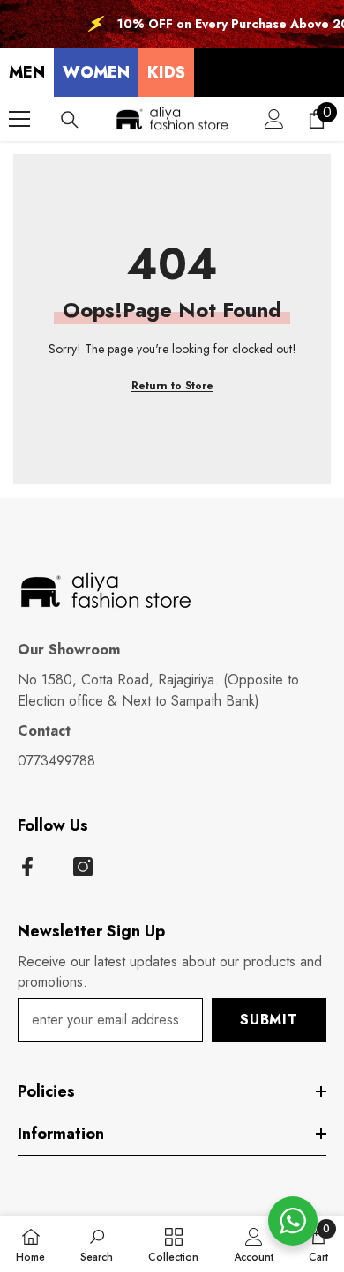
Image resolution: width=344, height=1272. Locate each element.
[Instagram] (83, 867)
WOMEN (96, 72)
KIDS (166, 72)
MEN (27, 72)
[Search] (69, 119)
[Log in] (274, 119)
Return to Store (172, 386)
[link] (97, 1243)
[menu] (19, 118)
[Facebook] (27, 867)
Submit (269, 1019)
